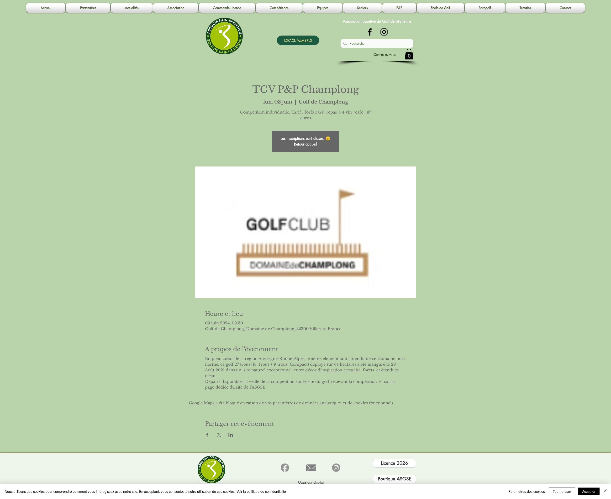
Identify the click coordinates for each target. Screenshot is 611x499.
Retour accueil (305, 144)
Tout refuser (562, 491)
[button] (176, 8)
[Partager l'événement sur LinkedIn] (230, 435)
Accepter (588, 491)
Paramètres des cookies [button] (526, 491)
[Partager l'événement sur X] (219, 435)
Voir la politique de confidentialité (261, 491)
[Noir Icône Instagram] (384, 32)
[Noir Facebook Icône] (369, 32)
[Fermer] (605, 491)
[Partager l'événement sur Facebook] (207, 435)
